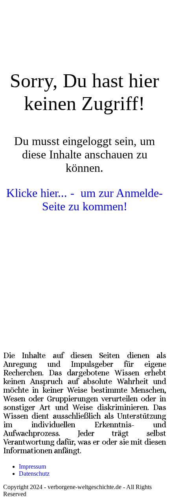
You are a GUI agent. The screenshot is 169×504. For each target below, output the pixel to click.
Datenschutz (34, 473)
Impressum (32, 466)
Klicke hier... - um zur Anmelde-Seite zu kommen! (84, 199)
